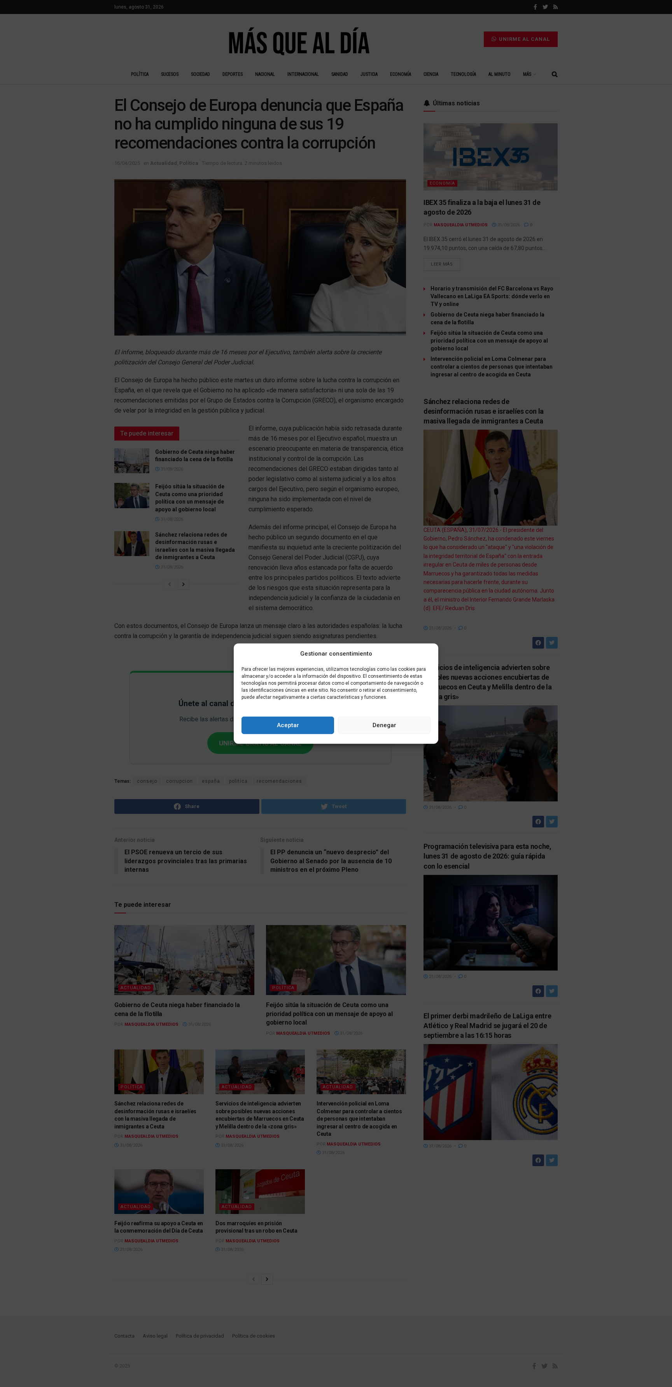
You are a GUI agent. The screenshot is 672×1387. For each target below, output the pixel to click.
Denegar (384, 725)
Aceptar (288, 725)
